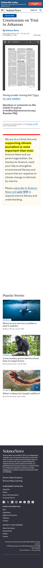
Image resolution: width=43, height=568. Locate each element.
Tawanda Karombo (11, 364)
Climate (6, 390)
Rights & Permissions (10, 515)
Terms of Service (24, 550)
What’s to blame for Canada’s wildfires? (21, 394)
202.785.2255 (36, 548)
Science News (12, 31)
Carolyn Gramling (10, 396)
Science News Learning (12, 481)
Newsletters (7, 512)
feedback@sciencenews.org (20, 111)
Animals (7, 320)
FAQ (4, 510)
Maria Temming (9, 329)
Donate (5, 534)
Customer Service (9, 498)
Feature (9, 16)
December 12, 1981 (32, 124)
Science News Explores (12, 477)
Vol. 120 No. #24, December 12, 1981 (16, 34)
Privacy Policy (36, 550)
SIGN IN (34, 10)
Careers (5, 536)
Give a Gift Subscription (10, 495)
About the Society (9, 528)
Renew (5, 492)
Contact (5, 521)
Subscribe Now (35, 4)
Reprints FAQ (10, 113)
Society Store (7, 531)
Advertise (6, 518)
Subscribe (6, 489)
